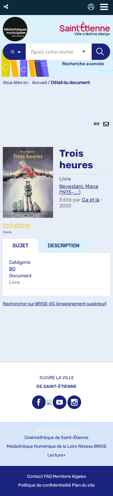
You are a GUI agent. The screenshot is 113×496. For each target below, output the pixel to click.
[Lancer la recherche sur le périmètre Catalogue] (101, 52)
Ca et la (91, 200)
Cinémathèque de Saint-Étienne (56, 437)
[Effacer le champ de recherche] (84, 52)
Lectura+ (56, 455)
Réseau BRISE (92, 446)
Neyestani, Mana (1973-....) (78, 189)
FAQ (48, 476)
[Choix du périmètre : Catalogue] (14, 52)
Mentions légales (69, 476)
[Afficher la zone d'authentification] (92, 7)
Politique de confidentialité (44, 485)
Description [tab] (63, 245)
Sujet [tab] (20, 245)
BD (12, 269)
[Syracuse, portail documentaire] (15, 29)
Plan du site (83, 485)
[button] (6, 6)
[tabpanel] (56, 227)
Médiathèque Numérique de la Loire (42, 446)
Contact (35, 476)
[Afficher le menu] (104, 7)
